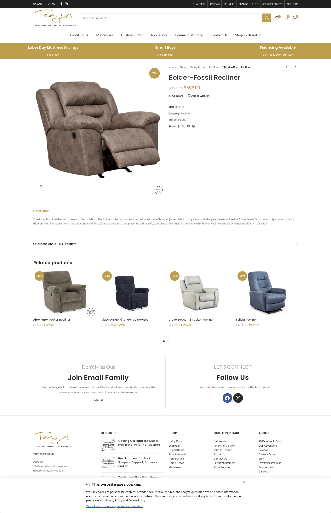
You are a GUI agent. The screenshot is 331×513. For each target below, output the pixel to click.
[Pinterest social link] (193, 126)
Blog (261, 458)
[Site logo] (54, 17)
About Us (219, 454)
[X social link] (183, 126)
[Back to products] (291, 67)
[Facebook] (227, 398)
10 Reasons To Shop (270, 441)
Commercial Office (189, 35)
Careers (263, 471)
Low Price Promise (270, 463)
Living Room (197, 67)
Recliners (214, 67)
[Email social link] (188, 126)
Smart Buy (180, 119)
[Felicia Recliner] (267, 293)
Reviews (263, 450)
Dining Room (176, 450)
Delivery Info (221, 441)
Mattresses (104, 35)
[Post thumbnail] (108, 445)
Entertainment (177, 454)
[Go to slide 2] (167, 341)
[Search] (266, 18)
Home (172, 67)
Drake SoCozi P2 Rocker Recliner (191, 320)
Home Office (176, 458)
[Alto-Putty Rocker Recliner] (64, 293)
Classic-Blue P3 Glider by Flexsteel (125, 320)
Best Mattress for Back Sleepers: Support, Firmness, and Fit (137, 462)
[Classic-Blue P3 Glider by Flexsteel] (132, 293)
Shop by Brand (246, 35)
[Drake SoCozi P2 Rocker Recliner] (199, 293)
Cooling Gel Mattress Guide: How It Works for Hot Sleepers (139, 443)
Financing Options (225, 445)
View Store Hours (43, 453)
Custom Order (132, 35)
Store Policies (222, 467)
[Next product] (295, 67)
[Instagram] (238, 398)
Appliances (159, 35)
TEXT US (50, 3)
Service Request (223, 450)
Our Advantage (268, 445)
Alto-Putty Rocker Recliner (51, 320)
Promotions (266, 467)
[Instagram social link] (66, 4)
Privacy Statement (224, 463)
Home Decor (176, 463)
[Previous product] (286, 67)
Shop (183, 67)
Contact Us (219, 35)
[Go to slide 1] (164, 341)
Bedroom (174, 445)
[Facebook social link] (61, 4)
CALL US (37, 3)
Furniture (77, 35)
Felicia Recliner (246, 320)
